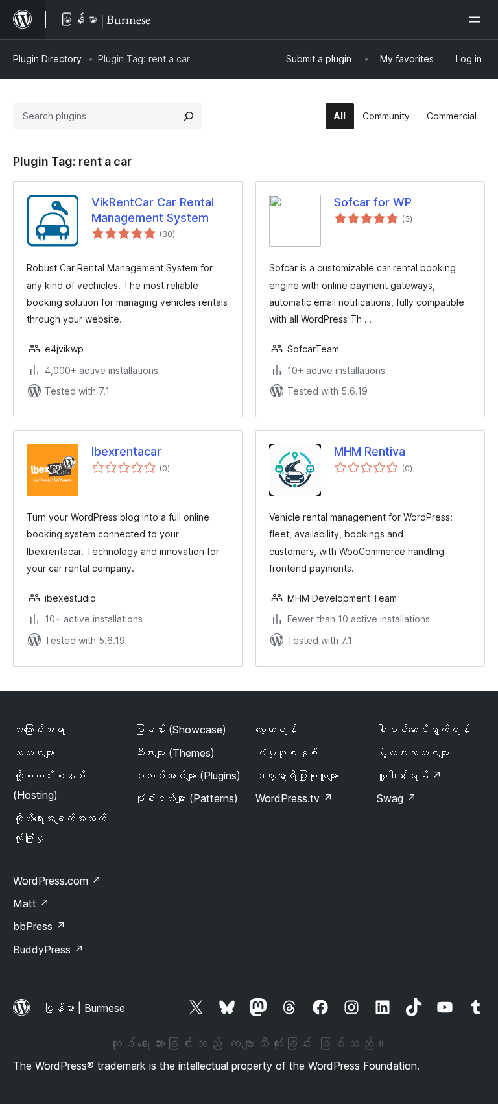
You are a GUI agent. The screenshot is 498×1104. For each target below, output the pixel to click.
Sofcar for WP (373, 202)
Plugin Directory (47, 58)
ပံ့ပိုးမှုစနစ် (286, 752)
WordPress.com (57, 880)
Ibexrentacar (126, 451)
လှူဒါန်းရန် (409, 775)
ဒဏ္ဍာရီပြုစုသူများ (296, 775)
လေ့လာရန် (276, 729)
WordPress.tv (294, 798)
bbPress (39, 926)
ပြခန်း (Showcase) (180, 729)
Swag (396, 798)
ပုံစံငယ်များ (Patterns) (186, 798)
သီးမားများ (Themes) (174, 752)
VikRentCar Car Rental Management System (152, 209)
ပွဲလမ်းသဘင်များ (413, 752)
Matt (31, 903)
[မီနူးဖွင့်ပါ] (477, 19)
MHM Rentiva (369, 451)
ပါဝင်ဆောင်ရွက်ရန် (423, 729)
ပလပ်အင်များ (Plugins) (187, 775)
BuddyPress (48, 949)
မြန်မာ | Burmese (84, 1007)
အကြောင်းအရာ (39, 729)
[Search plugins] (189, 116)
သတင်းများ (33, 752)
